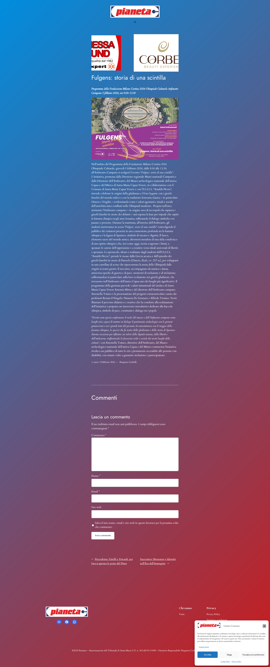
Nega (229, 654)
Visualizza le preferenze (253, 654)
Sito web (96, 507)
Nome (95, 476)
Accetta (207, 654)
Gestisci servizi (204, 647)
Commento (98, 435)
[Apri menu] (135, 22)
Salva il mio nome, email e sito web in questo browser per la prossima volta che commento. (136, 525)
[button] (264, 626)
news (96, 362)
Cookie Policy (225, 661)
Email (95, 491)
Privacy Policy (236, 661)
